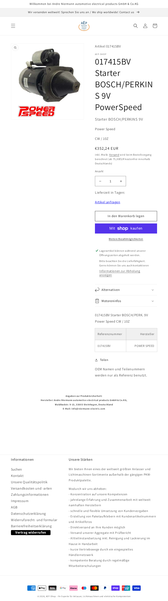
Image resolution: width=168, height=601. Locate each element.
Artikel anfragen (107, 202)
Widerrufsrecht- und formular (34, 520)
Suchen (16, 470)
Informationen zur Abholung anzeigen (119, 273)
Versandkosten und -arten (31, 488)
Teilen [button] (104, 360)
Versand (114, 154)
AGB (14, 507)
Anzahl (99, 171)
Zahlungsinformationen (30, 494)
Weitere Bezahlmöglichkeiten (126, 239)
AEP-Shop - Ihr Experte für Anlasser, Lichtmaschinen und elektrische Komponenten (88, 596)
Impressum (19, 501)
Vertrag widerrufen (30, 532)
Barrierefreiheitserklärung (31, 526)
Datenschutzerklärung (28, 513)
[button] (13, 26)
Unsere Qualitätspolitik (29, 482)
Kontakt (17, 475)
